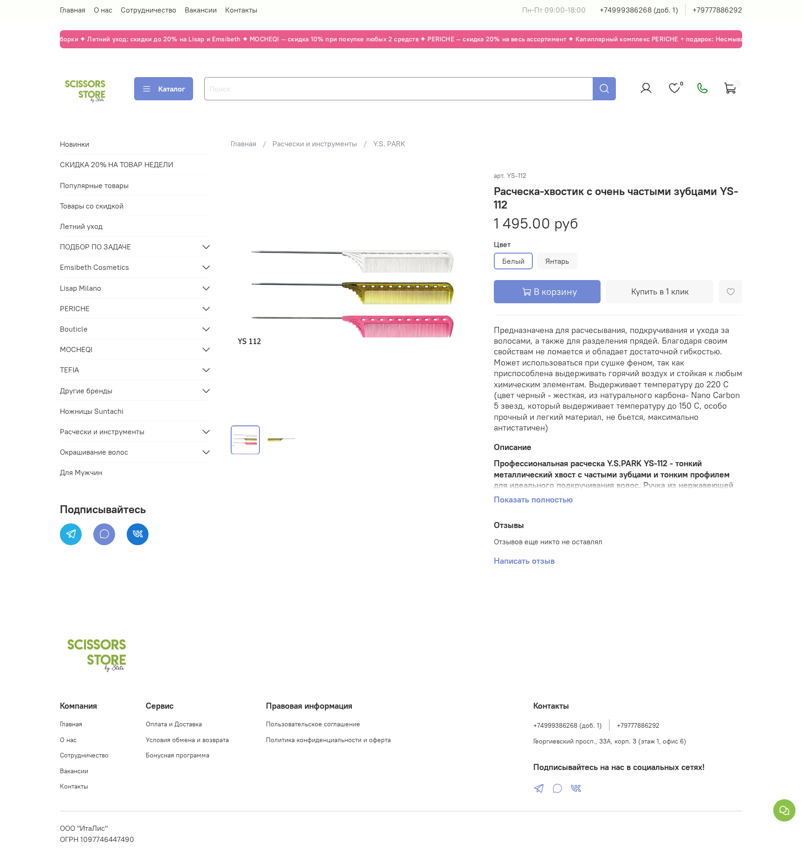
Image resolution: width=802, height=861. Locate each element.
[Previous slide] (245, 293)
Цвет (502, 244)
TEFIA (69, 369)
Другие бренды (86, 390)
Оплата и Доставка (174, 724)
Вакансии (201, 9)
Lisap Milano (80, 288)
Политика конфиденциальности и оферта (328, 740)
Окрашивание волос (94, 452)
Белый (513, 261)
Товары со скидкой (91, 205)
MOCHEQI (76, 349)
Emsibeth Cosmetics (94, 267)
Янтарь (557, 261)
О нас (103, 9)
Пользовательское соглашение (313, 724)
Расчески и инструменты (314, 143)
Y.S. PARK (389, 143)
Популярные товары (94, 185)
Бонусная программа (177, 755)
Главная (72, 9)
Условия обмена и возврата (187, 740)
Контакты (241, 9)
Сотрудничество (148, 9)
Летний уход (81, 226)
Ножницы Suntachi (91, 411)
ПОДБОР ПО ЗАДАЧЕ (95, 246)
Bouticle (74, 328)
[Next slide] (464, 293)
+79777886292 (717, 9)
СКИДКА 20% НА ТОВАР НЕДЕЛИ (116, 164)
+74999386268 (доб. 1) (639, 9)
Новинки (74, 144)
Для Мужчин (81, 472)
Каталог (171, 88)
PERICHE (75, 308)
